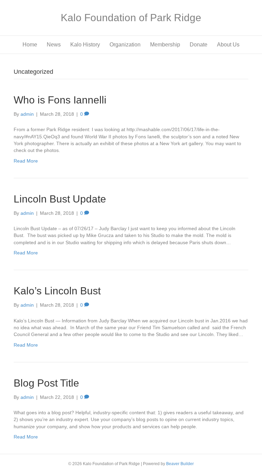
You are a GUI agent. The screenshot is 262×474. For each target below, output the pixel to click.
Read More (26, 161)
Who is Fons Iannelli (60, 100)
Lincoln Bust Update (60, 199)
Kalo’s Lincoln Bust (57, 290)
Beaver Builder (180, 463)
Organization (125, 44)
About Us (228, 44)
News (54, 44)
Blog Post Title (46, 383)
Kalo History (85, 44)
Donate (198, 44)
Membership (165, 44)
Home (30, 44)
